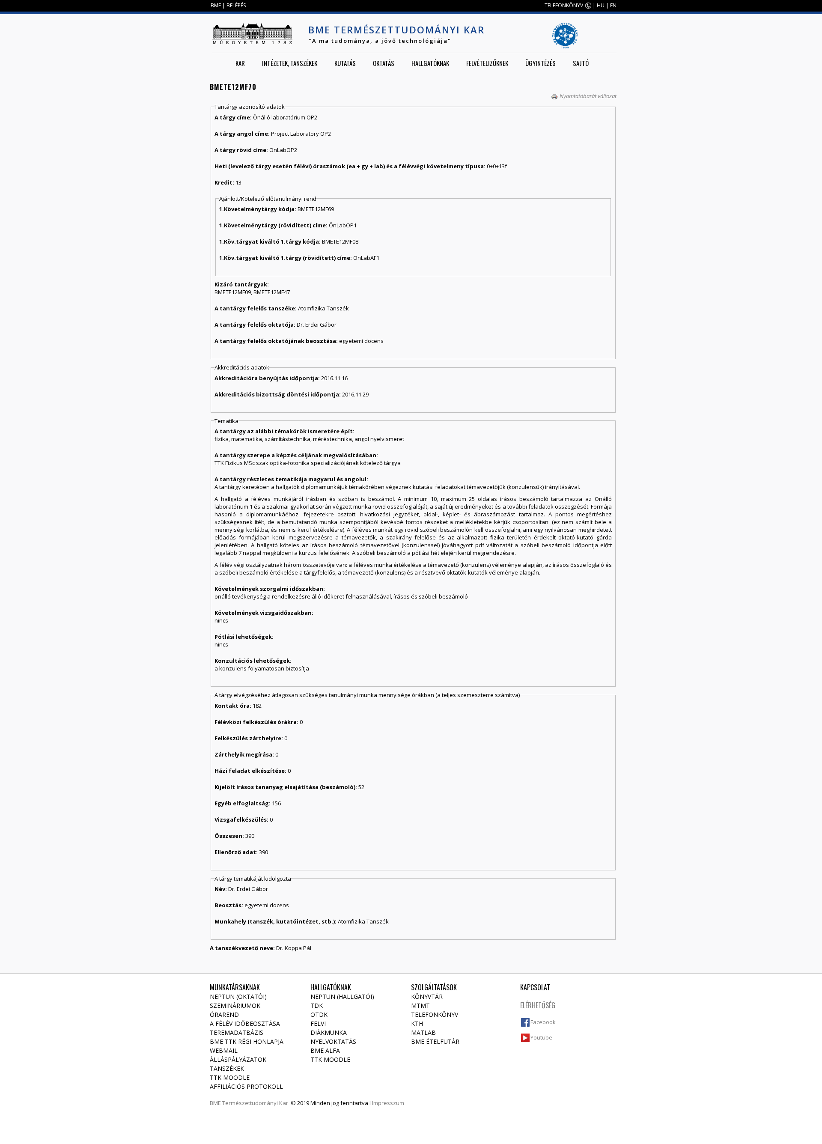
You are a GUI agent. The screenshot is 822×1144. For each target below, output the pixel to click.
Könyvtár (427, 996)
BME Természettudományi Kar (396, 29)
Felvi (318, 1023)
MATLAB (423, 1032)
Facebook (543, 1022)
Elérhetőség (537, 1005)
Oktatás (383, 63)
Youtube (541, 1037)
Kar (240, 63)
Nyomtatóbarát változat (588, 96)
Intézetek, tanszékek (289, 63)
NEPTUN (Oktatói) (238, 996)
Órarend (224, 1014)
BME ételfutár (435, 1041)
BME (216, 5)
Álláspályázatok (238, 1059)
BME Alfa (325, 1050)
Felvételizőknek (487, 63)
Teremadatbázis (236, 1032)
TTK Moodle (230, 1077)
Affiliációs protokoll (246, 1086)
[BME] (252, 33)
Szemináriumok (235, 1005)
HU (601, 5)
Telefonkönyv (434, 1014)
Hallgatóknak (430, 63)
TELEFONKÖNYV (564, 5)
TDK (316, 1005)
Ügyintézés (540, 63)
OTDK (319, 1014)
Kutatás (345, 63)
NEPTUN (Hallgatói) (342, 996)
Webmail (224, 1050)
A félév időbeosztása (245, 1023)
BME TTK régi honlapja (246, 1041)
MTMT (420, 1005)
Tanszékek (227, 1068)
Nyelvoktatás (333, 1041)
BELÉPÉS (236, 5)
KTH (417, 1023)
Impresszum (388, 1103)
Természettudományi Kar (255, 1103)
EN (613, 5)
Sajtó (581, 63)
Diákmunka (328, 1032)
